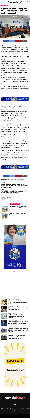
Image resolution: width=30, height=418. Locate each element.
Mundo (15, 410)
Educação (22, 408)
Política (22, 179)
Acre (11, 179)
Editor (9, 197)
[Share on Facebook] (6, 41)
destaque (16, 179)
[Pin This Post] (18, 41)
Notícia (27, 408)
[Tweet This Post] (12, 41)
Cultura (11, 408)
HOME (2, 408)
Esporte (16, 408)
